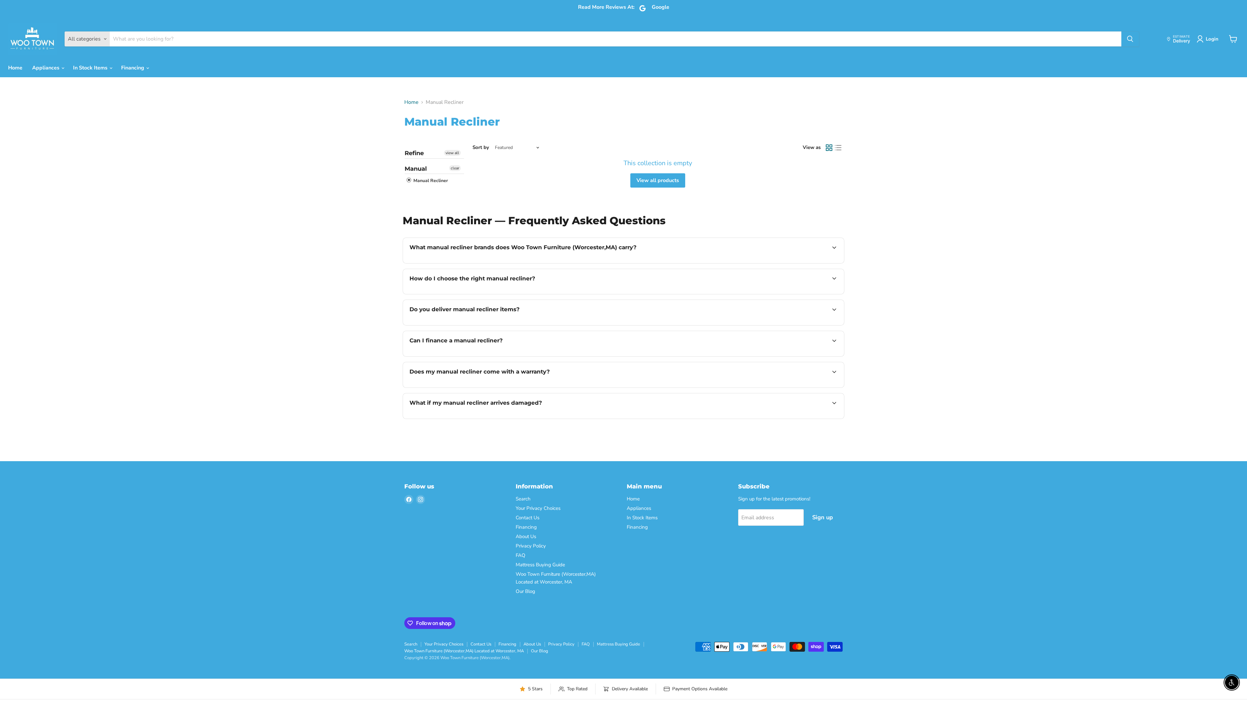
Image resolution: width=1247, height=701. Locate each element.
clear (455, 168)
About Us (526, 536)
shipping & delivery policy (782, 324)
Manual (416, 168)
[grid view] (829, 147)
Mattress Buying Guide (540, 564)
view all (452, 152)
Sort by (480, 147)
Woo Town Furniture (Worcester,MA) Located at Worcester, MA (464, 651)
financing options (462, 355)
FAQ (520, 555)
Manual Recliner (430, 181)
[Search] (1130, 38)
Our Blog (525, 591)
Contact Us (527, 517)
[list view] (838, 147)
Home (15, 67)
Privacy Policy (531, 546)
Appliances (46, 67)
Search (523, 499)
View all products (657, 180)
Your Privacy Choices (538, 508)
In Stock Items (91, 67)
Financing (133, 67)
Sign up (822, 517)
